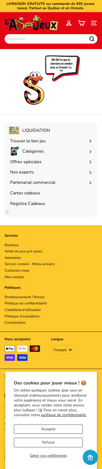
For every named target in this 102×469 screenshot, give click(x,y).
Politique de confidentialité (26, 303)
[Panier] (81, 23)
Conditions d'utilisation (23, 309)
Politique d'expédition (22, 316)
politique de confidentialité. (63, 414)
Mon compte (14, 277)
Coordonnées (15, 322)
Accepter (48, 429)
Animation (13, 257)
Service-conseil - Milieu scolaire (30, 264)
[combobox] (51, 39)
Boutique (12, 245)
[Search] (91, 39)
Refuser (48, 442)
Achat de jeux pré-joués (23, 251)
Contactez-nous (17, 270)
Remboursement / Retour (25, 297)
